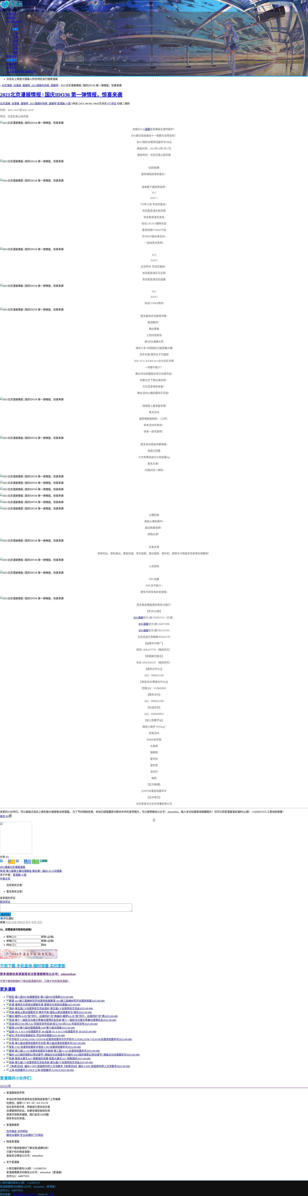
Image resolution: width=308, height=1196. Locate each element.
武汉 (15, 44)
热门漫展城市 (14, 21)
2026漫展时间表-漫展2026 (20, 71)
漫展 (147, 129)
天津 (15, 37)
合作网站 (22, 1131)
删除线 (21, 922)
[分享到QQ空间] (11, 862)
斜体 (34, 922)
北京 (15, 29)
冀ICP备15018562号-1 (25, 1194)
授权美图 (11, 67)
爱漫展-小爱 (64, 103)
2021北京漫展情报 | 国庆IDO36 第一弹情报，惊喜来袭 (61, 95)
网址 (9, 944)
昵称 (9, 936)
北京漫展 (15, 867)
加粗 (14, 922)
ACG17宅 (5, 1086)
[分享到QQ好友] (19, 862)
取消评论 (5, 901)
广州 (15, 33)
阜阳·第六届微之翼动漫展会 (16, 871)
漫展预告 (11, 17)
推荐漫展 (11, 60)
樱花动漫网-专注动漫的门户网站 (24, 1135)
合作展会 (11, 1131)
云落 (51, 1194)
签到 (39, 922)
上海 (15, 25)
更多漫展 (7, 989)
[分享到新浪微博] (3, 862)
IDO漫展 (138, 617)
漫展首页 (11, 14)
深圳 (15, 48)
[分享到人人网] (27, 862)
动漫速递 (11, 64)
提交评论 (5, 914)
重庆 (15, 52)
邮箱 (9, 940)
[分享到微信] (35, 862)
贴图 (8, 922)
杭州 (15, 40)
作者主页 (5, 878)
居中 (28, 922)
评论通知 (8, 918)
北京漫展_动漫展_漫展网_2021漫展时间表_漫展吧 (30, 85)
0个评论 (111, 103)
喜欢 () (4, 816)
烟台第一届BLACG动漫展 (47, 871)
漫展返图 (11, 56)
